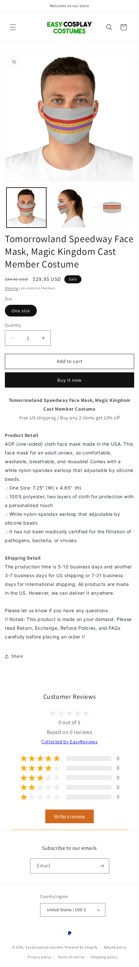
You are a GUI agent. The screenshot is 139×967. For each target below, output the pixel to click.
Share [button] (17, 656)
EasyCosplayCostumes (45, 947)
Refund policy (115, 947)
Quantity (13, 325)
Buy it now (69, 380)
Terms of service (71, 957)
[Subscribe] (102, 866)
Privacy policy (39, 957)
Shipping (11, 288)
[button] (13, 27)
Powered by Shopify (81, 947)
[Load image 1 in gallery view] (26, 208)
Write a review (69, 816)
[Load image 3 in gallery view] (112, 208)
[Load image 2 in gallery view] (69, 208)
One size (21, 311)
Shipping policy (104, 957)
